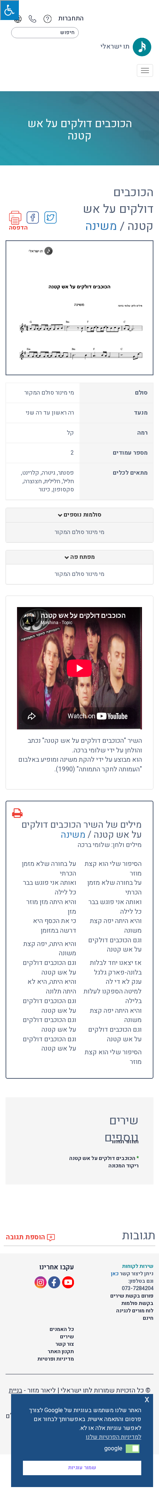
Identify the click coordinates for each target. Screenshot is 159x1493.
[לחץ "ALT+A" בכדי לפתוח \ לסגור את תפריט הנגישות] (9, 10)
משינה (101, 226)
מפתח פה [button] (82, 557)
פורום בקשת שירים (131, 1296)
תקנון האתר (61, 1351)
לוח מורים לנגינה (134, 1311)
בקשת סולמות (137, 1303)
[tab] (79, 515)
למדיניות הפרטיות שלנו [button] (113, 1437)
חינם (148, 1318)
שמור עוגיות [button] (82, 1467)
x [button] (147, 1399)
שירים (67, 1337)
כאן (115, 1274)
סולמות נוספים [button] (81, 515)
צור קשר (64, 1344)
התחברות (71, 18)
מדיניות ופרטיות (55, 1359)
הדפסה (18, 228)
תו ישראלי (115, 47)
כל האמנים (62, 1329)
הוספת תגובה (26, 1237)
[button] (132, 1448)
